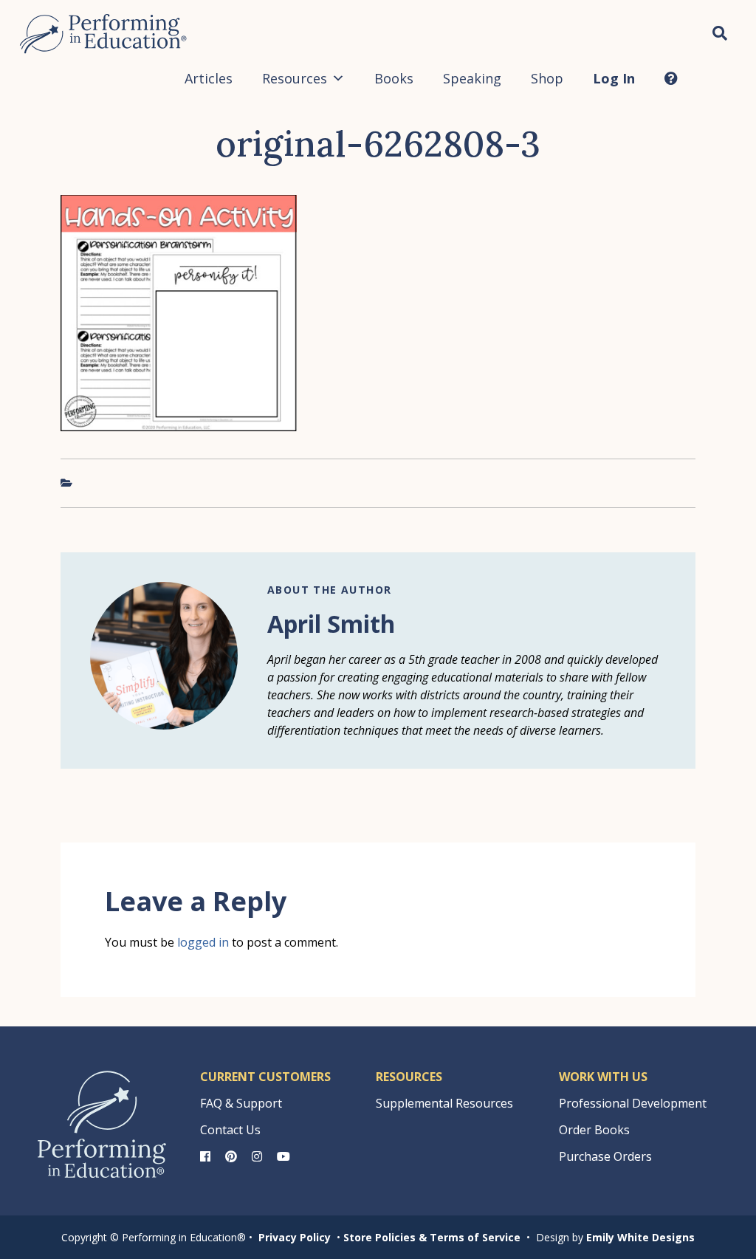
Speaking (472, 78)
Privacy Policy (294, 1237)
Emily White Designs (640, 1237)
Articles (209, 78)
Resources (294, 78)
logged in (203, 942)
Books (393, 78)
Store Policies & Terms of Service (431, 1237)
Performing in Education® (103, 34)
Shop (547, 78)
